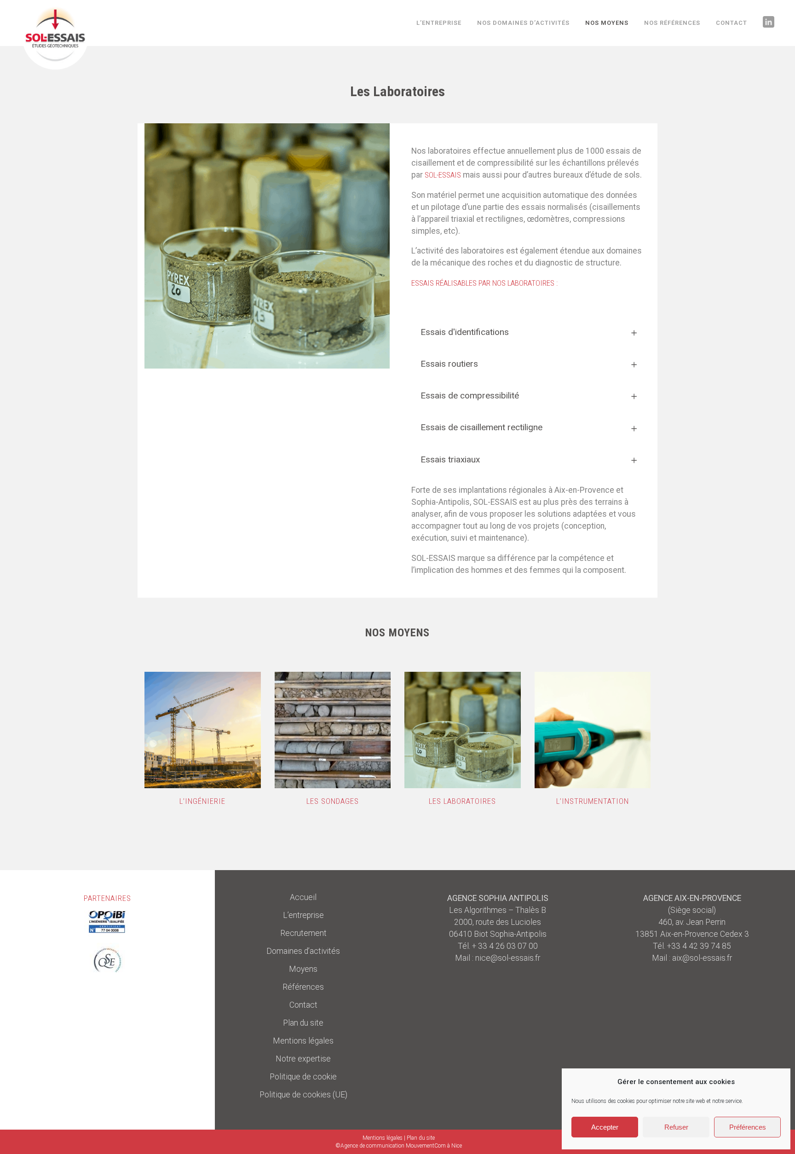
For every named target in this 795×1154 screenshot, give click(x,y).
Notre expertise (303, 1058)
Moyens (303, 969)
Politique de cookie (303, 1076)
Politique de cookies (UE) (303, 1094)
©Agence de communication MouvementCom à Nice (398, 1145)
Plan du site (303, 1022)
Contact (303, 1005)
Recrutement (303, 933)
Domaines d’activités (303, 951)
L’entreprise (303, 915)
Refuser (676, 1127)
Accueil (303, 897)
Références (303, 987)
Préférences (747, 1127)
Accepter (604, 1127)
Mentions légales (303, 1040)
